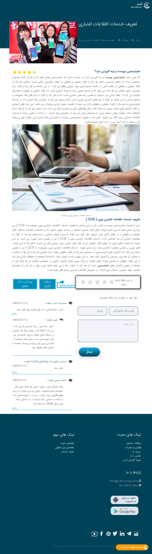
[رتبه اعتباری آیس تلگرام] (129, 534)
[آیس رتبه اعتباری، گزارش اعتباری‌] (140, 5)
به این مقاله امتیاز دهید (124, 282)
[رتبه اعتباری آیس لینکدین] (122, 534)
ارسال (89, 351)
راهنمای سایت (67, 443)
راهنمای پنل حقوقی (64, 448)
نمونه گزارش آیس (132, 460)
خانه (138, 40)
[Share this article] (66, 284)
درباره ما (137, 452)
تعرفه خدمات (67, 452)
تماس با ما (135, 456)
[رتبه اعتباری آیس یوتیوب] (95, 534)
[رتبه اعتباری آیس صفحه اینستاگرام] (136, 534)
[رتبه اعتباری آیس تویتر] (115, 534)
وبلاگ (125, 40)
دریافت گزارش (47, 284)
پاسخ (14, 314)
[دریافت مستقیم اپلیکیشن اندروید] (124, 500)
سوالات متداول (133, 443)
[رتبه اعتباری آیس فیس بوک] (102, 534)
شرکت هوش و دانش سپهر (74, 546)
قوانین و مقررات (133, 448)
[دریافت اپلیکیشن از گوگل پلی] (124, 511)
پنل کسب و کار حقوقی (25, 284)
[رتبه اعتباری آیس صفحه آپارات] (108, 534)
